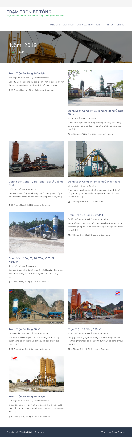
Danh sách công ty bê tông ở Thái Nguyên (31, 260)
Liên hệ (120, 25)
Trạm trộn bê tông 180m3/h (27, 73)
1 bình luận (98, 202)
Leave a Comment (45, 90)
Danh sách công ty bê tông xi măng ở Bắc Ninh (95, 112)
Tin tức (109, 25)
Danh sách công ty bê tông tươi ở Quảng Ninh (36, 183)
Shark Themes (118, 432)
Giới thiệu (68, 25)
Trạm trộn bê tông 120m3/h (86, 329)
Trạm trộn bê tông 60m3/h (85, 214)
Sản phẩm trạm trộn (88, 25)
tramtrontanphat (41, 77)
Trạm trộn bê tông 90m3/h (26, 329)
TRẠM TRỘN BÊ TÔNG (29, 11)
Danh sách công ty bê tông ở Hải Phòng (94, 181)
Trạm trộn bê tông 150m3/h (27, 396)
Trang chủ (54, 25)
